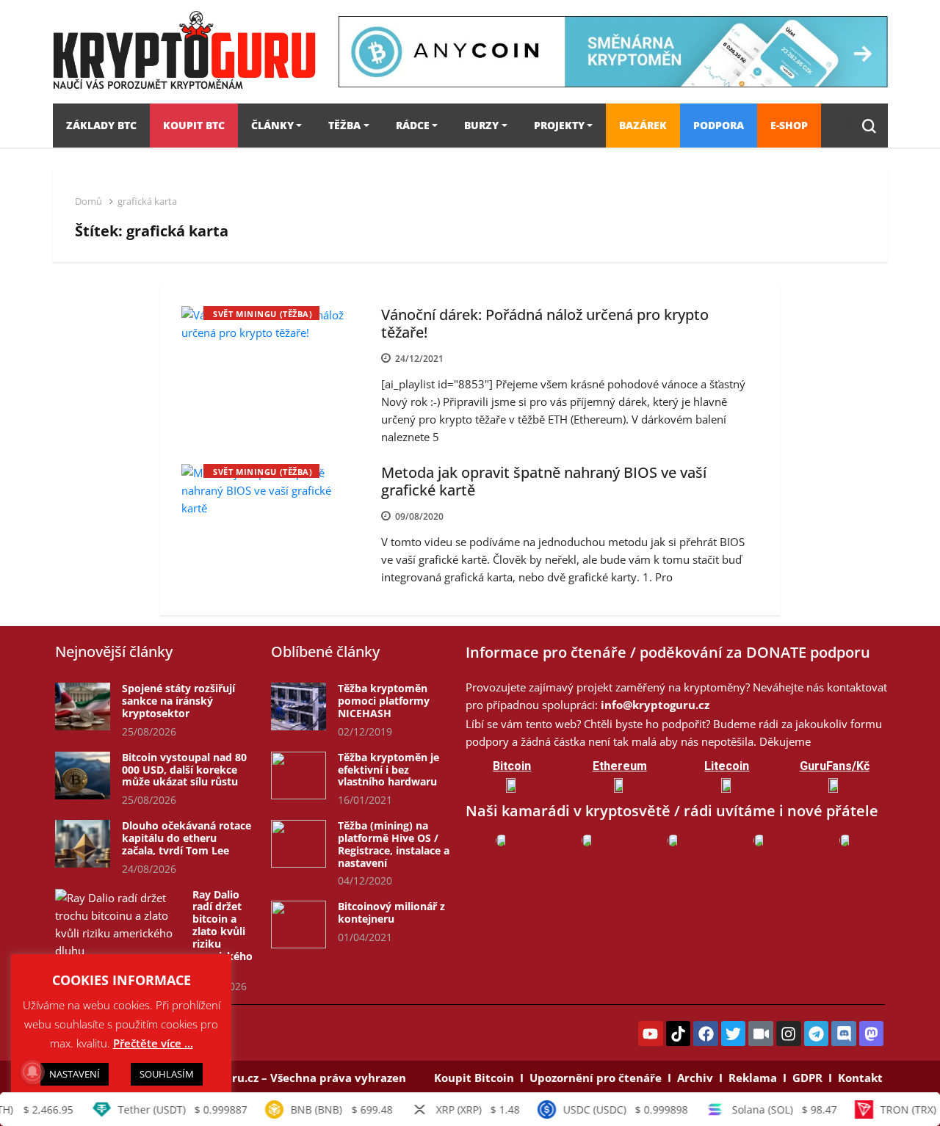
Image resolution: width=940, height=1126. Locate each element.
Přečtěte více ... (153, 1043)
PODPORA (718, 125)
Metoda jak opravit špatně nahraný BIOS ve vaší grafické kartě (543, 481)
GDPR (807, 1077)
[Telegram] (816, 1033)
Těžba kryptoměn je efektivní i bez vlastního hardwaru (388, 769)
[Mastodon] (871, 1033)
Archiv (695, 1077)
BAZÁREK (643, 125)
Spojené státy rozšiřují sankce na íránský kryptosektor (178, 700)
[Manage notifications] (32, 1071)
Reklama (752, 1077)
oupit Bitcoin (477, 1077)
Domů (88, 201)
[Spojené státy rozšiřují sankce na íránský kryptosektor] (82, 706)
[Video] (760, 1033)
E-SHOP (789, 125)
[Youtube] (650, 1033)
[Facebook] (705, 1033)
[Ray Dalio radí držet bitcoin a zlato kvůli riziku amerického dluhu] (118, 924)
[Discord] (843, 1033)
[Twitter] (733, 1033)
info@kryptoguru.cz (655, 704)
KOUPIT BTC (194, 125)
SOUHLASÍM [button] (167, 1073)
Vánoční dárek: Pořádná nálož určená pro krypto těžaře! (545, 323)
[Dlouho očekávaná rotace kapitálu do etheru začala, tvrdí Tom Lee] (82, 844)
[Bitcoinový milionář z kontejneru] (298, 924)
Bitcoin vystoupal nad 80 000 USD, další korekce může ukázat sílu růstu (184, 769)
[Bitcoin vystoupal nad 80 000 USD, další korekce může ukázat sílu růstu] (82, 775)
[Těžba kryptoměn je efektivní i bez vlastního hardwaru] (298, 775)
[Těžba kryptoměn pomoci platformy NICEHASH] (298, 706)
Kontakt (860, 1077)
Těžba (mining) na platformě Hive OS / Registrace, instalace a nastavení (393, 843)
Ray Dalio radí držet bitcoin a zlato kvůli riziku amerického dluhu (222, 931)
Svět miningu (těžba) (262, 313)
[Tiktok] (678, 1033)
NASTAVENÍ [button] (74, 1073)
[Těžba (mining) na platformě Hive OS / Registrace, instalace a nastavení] (298, 844)
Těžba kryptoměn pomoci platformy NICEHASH (384, 700)
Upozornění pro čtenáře (595, 1077)
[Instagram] (788, 1033)
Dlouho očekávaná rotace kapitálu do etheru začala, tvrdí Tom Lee (186, 837)
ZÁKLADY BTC (101, 125)
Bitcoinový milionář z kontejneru (391, 912)
